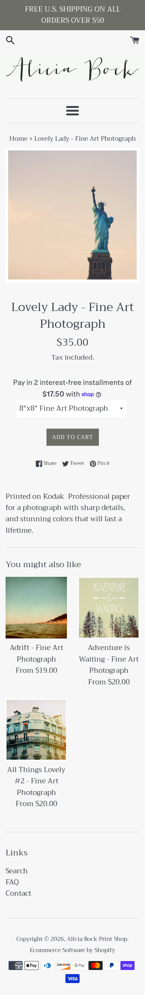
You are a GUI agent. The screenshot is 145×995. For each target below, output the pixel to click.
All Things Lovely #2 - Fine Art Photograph (36, 781)
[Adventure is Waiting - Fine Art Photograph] (108, 607)
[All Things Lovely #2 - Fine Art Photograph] (36, 730)
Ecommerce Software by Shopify (72, 950)
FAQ (12, 882)
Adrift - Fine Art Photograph (36, 653)
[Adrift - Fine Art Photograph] (36, 607)
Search (17, 871)
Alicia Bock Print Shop (97, 939)
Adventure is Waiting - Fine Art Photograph (109, 659)
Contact (18, 893)
